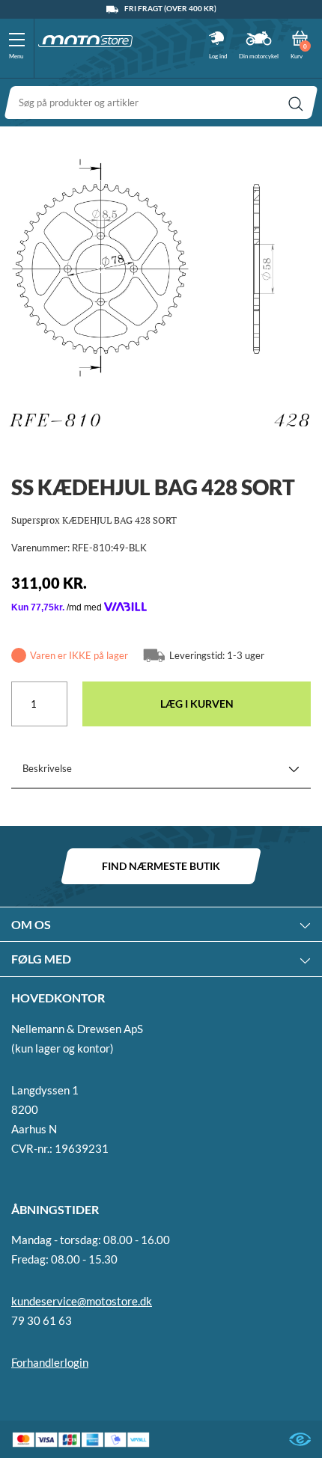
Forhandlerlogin (49, 1362)
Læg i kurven (197, 703)
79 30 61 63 (41, 1320)
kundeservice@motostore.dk (81, 1301)
